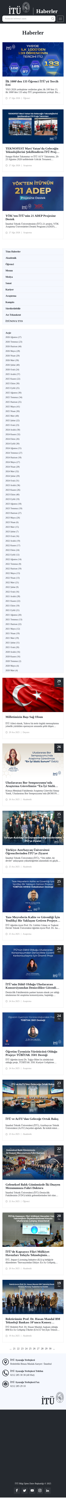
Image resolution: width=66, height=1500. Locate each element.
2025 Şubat (13, 420)
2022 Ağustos (13, 559)
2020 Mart (12, 670)
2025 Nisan (13, 411)
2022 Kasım (13, 545)
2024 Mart (12, 471)
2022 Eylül (12, 555)
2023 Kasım (13, 490)
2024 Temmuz (14, 453)
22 (18, 1348)
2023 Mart (12, 527)
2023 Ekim (12, 494)
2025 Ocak (12, 425)
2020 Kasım (13, 656)
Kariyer (10, 289)
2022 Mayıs (13, 573)
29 (46, 1348)
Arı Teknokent (13, 315)
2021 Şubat (12, 643)
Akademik (11, 258)
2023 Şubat (12, 531)
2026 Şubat (13, 365)
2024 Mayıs (13, 462)
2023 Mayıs (13, 518)
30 (50, 1348)
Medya (9, 277)
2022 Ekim (12, 550)
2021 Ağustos (13, 615)
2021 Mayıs (13, 629)
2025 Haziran (13, 402)
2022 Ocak (12, 592)
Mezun (9, 270)
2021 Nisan (13, 633)
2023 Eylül (12, 499)
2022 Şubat (12, 587)
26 (34, 1348)
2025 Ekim (12, 383)
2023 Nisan (12, 522)
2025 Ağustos (13, 393)
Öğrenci (10, 264)
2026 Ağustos (13, 337)
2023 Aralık (13, 485)
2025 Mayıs (13, 406)
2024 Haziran (13, 457)
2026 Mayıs (13, 351)
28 (42, 1348)
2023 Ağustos (13, 504)
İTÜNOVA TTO (14, 321)
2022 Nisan (13, 578)
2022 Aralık (13, 541)
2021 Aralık (13, 596)
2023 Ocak (12, 536)
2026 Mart (12, 360)
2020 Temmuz (13, 661)
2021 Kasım (13, 601)
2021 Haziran (13, 624)
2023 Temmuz (14, 508)
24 (26, 1348)
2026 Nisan (13, 356)
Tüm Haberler (13, 251)
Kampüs (10, 302)
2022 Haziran (13, 568)
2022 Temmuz (13, 564)
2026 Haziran (13, 346)
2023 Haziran (13, 513)
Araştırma (11, 296)
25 (30, 1348)
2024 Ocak (12, 481)
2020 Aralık (13, 652)
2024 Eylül (12, 444)
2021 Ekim (12, 606)
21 (14, 1348)
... (11, 1348)
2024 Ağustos (13, 448)
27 (38, 1348)
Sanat (9, 283)
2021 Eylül (12, 610)
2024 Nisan (13, 467)
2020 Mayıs (12, 666)
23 (22, 1348)
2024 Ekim (12, 439)
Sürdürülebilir (13, 308)
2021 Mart (12, 638)
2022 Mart (12, 582)
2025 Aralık (13, 374)
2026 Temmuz (14, 342)
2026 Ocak (12, 369)
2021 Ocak (12, 647)
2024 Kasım (13, 434)
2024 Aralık (13, 430)
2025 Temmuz (14, 397)
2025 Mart (12, 416)
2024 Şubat (13, 476)
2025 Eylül (12, 388)
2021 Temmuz (14, 619)
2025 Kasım (13, 379)
